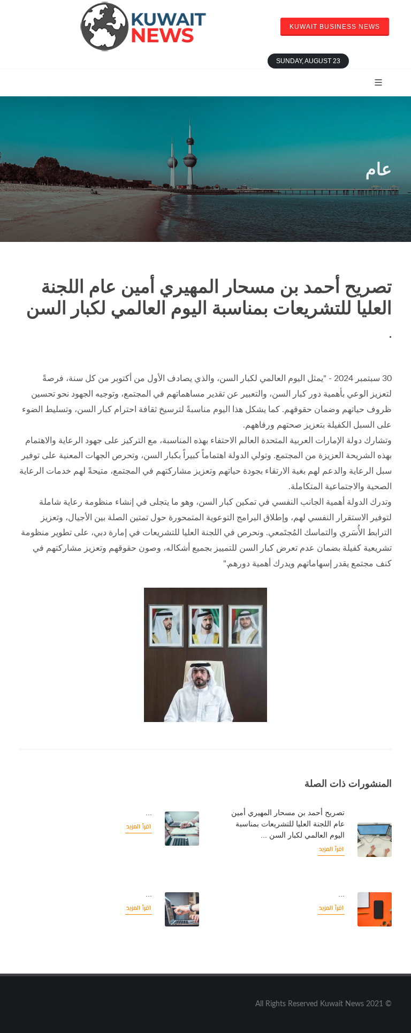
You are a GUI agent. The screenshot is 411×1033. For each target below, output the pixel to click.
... (149, 812)
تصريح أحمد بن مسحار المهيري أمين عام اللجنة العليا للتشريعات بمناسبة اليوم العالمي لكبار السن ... (288, 823)
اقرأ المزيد (331, 850)
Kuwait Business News (335, 27)
